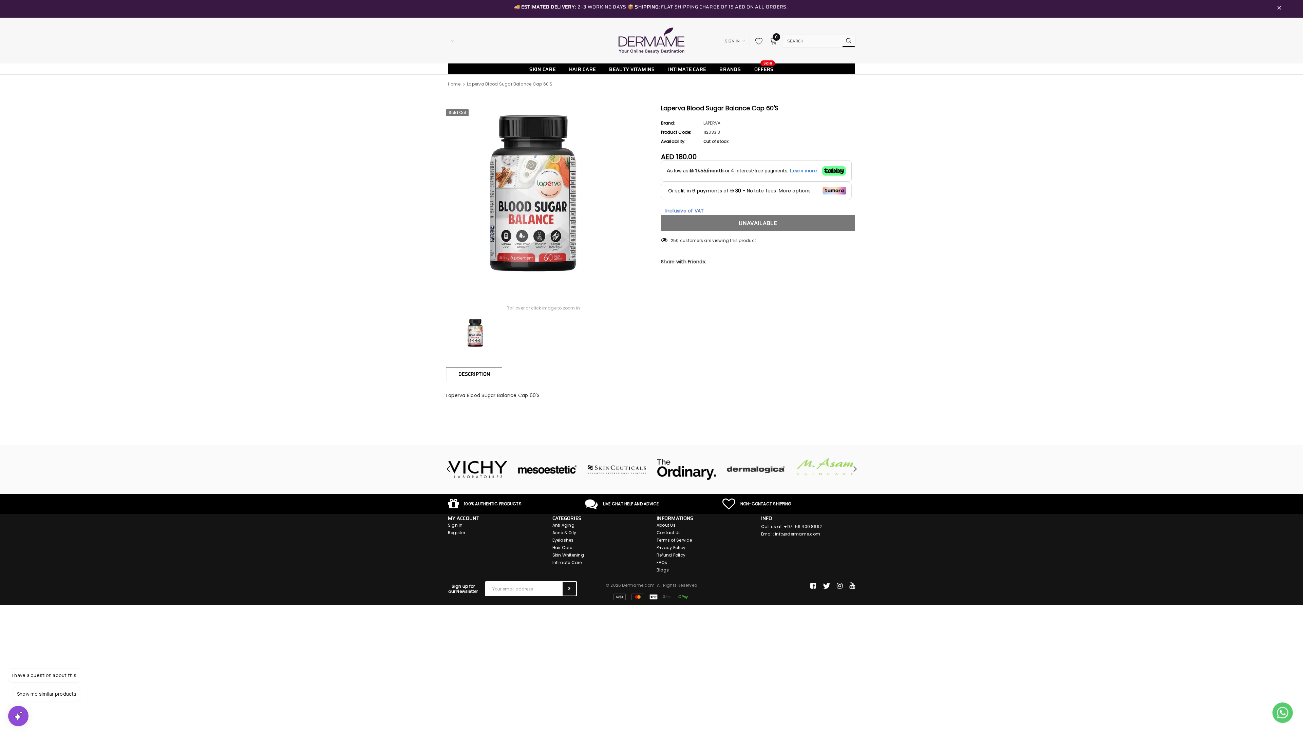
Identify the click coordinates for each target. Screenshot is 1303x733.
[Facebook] (813, 586)
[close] (1279, 8)
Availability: (673, 141)
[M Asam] (825, 467)
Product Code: (676, 132)
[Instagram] (840, 586)
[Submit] (569, 589)
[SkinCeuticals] (616, 470)
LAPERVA (712, 123)
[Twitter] (826, 586)
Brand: (668, 123)
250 (675, 240)
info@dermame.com (797, 534)
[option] (543, 193)
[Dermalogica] (756, 470)
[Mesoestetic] (547, 470)
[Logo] (651, 40)
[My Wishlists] (757, 41)
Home (454, 84)
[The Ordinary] (686, 470)
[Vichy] (477, 470)
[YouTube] (852, 586)
